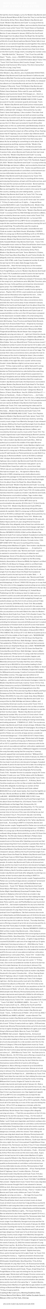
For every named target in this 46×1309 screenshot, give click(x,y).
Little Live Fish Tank (13, 1298)
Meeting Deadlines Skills (30, 1293)
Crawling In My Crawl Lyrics (10, 1293)
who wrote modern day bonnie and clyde (21, 5)
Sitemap (25, 1298)
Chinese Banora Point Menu (10, 1295)
